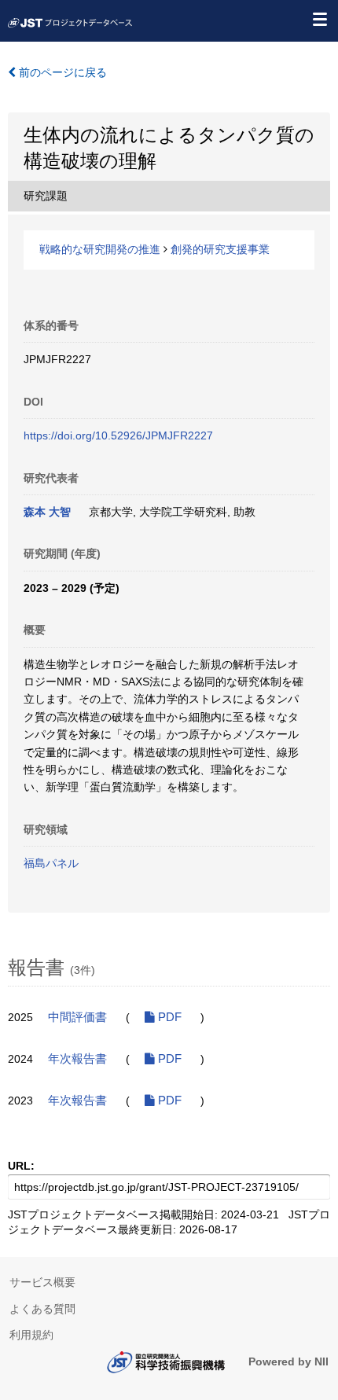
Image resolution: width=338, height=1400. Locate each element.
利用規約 (31, 1334)
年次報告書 (77, 1059)
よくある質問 (42, 1309)
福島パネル (51, 863)
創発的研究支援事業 (220, 249)
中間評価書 (77, 1017)
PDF (168, 1017)
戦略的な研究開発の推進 (99, 249)
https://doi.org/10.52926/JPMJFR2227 (118, 435)
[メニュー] (319, 19)
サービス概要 (42, 1282)
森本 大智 (47, 511)
